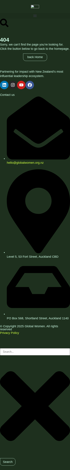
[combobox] (35, 351)
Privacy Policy (9, 333)
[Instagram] (12, 85)
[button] (35, 16)
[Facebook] (29, 85)
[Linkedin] (4, 85)
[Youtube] (21, 85)
